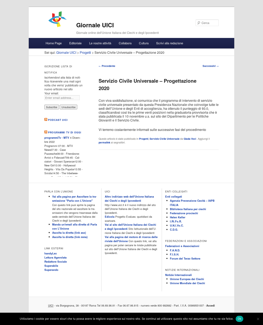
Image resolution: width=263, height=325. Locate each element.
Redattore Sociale (55, 261)
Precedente (107, 66)
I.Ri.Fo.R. (176, 221)
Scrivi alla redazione (169, 43)
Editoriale (75, 43)
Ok (239, 318)
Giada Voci (190, 139)
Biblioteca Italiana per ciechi (188, 209)
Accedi (210, 305)
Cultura (144, 43)
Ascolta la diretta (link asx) (69, 233)
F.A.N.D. (175, 250)
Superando (51, 270)
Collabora (125, 43)
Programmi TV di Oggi (64, 132)
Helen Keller (177, 217)
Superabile (51, 266)
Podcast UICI (58, 120)
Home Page (54, 43)
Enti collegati (173, 196)
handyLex (50, 253)
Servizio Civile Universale (165, 139)
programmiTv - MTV (56, 138)
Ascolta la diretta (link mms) (70, 237)
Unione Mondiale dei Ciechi (187, 283)
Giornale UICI (95, 25)
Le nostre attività (100, 43)
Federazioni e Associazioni (182, 246)
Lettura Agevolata (55, 257)
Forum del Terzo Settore (185, 258)
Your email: (51, 93)
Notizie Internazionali (178, 275)
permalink (104, 142)
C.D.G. (174, 229)
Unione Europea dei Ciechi (187, 279)
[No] (258, 319)
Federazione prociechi (184, 213)
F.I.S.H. (174, 254)
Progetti (143, 139)
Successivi (211, 66)
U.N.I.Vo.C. (177, 225)
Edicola (109, 217)
